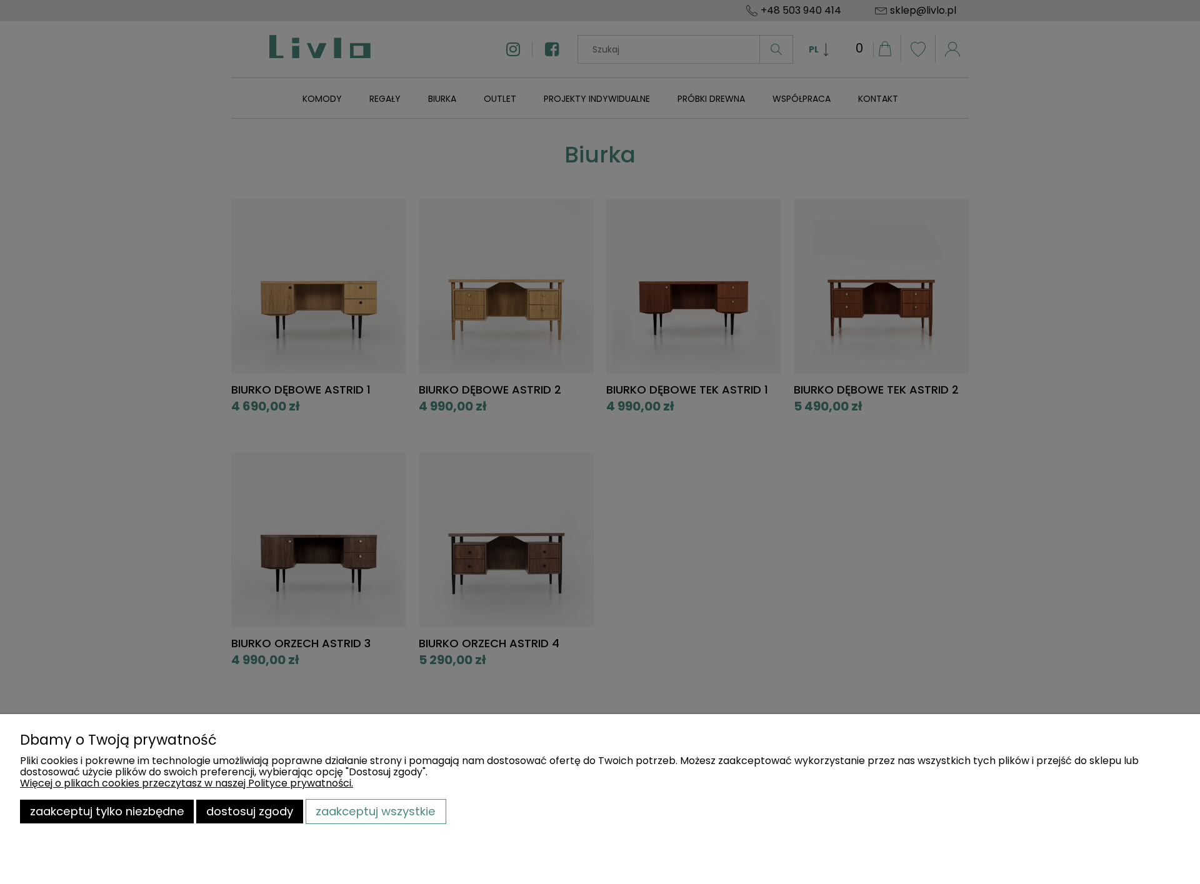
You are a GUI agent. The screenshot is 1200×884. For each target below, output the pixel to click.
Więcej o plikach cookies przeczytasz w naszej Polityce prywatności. (186, 783)
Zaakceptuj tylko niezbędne (107, 811)
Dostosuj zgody (249, 811)
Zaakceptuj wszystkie (376, 811)
